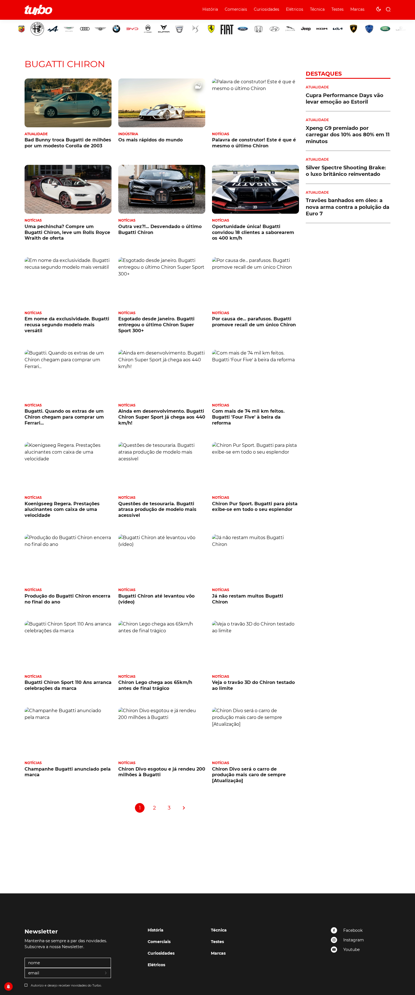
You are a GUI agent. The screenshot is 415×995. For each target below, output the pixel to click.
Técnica (317, 9)
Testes (337, 9)
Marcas (357, 9)
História (210, 9)
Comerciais (236, 9)
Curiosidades (266, 9)
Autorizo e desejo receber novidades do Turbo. (66, 985)
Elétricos (294, 9)
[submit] (106, 973)
